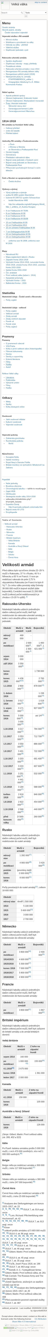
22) (22, 731)
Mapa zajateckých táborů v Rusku (20, 257)
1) (6, 585)
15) (22, 703)
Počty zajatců (11, 327)
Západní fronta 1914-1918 (17, 260)
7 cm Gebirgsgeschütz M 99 (18, 232)
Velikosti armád (12, 314)
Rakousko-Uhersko (14, 527)
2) (26, 597)
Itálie (10, 549)
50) (30, 873)
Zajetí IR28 (10, 491)
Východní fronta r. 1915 (16, 280)
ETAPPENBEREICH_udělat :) (21, 79)
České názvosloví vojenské (16, 32)
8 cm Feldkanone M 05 (15, 216)
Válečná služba (12, 47)
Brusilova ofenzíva (13, 486)
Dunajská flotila (12, 457)
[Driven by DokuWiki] (29, 1330)
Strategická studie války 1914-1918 (20, 496)
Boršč (11, 443)
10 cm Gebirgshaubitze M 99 (18, 234)
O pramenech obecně (15, 343)
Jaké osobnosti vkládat (15, 419)
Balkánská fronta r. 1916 (16, 283)
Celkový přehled (12, 128)
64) (43, 1061)
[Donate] (8, 1328)
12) (22, 688)
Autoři (8, 367)
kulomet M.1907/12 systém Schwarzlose (23, 198)
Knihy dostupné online (15, 407)
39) (22, 797)
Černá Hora (13, 557)
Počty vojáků (11, 300)
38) (43, 786)
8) (22, 666)
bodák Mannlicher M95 (18, 200)
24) (22, 739)
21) (43, 715)
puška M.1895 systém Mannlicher (20, 195)
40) (43, 794)
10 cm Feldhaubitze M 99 (16, 222)
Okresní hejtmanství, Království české (22, 98)
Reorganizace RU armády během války (22, 71)
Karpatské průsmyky (14, 278)
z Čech (11, 144)
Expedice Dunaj (12, 504)
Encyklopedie (11, 512)
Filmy (8, 362)
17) (22, 710)
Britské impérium (13, 538)
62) (43, 1012)
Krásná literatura (13, 359)
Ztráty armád (11, 316)
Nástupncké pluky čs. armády (18, 77)
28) (22, 754)
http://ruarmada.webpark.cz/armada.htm (26, 507)
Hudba (8, 364)
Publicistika (10, 380)
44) (43, 809)
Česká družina (15, 181)
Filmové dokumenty (14, 351)
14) (43, 696)
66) (21, 1154)
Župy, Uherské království (16, 103)
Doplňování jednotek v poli (17, 50)
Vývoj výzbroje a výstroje (16, 192)
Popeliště (6, 479)
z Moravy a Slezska (17, 147)
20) (22, 724)
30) (22, 761)
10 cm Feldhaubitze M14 (16, 225)
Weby (8, 401)
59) (30, 972)
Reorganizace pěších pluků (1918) (20, 74)
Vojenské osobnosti (14, 425)
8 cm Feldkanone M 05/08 (17, 219)
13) (43, 685)
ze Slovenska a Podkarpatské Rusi (23, 149)
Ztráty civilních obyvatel (16, 319)
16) (43, 703)
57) (30, 963)
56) (30, 959)
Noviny (9, 354)
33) (43, 765)
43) (22, 812)
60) (30, 976)
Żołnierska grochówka (15, 438)
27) (43, 743)
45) (22, 819)
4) (30, 651)
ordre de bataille (13, 131)
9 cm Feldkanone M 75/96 (17, 211)
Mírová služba (12, 40)
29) (43, 751)
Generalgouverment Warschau (21, 111)
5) (41, 645)
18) (43, 707)
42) (43, 801)
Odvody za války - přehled (17, 45)
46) (43, 816)
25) (43, 736)
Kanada (11, 543)
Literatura (10, 377)
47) (30, 855)
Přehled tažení (12, 133)
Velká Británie (14, 540)
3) (30, 645)
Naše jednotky (12, 483)
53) (31, 910)
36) (43, 773)
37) (22, 789)
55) (43, 954)
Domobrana (11, 155)
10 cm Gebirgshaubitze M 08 (18, 237)
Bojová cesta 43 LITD (15, 509)
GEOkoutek (11, 494)
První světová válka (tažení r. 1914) (21, 275)
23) (43, 728)
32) (22, 768)
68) (34, 1182)
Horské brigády (12, 152)
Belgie (10, 552)
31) (43, 758)
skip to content (41, 2)
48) (30, 862)
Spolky (8, 404)
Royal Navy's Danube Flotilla (18, 462)
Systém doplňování (14, 61)
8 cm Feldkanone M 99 (15, 213)
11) (43, 681)
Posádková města (13, 66)
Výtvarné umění (12, 383)
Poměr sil (10, 321)
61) (30, 1009)
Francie (9, 535)
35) (22, 782)
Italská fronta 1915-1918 (16, 270)
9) (20, 681)
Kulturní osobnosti (13, 422)
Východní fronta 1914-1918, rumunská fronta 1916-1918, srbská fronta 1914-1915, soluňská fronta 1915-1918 (25, 264)
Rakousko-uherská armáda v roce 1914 (22, 69)
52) (36, 887)
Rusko (9, 529)
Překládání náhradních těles (18, 157)
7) (9, 1215)
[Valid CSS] (14, 1330)
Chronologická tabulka (15, 489)
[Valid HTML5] (38, 1328)
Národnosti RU (12, 254)
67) (34, 1168)
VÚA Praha (10, 346)
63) (27, 1063)
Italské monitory (12, 460)
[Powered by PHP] (23, 1328)
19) (22, 718)
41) (22, 804)
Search (22, 13)
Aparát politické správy (15, 95)
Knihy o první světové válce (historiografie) (24, 349)
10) (22, 681)
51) (30, 877)
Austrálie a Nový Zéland (18, 546)
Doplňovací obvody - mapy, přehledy (21, 64)
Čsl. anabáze (11, 273)
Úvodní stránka (8, 27)
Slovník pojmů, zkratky (11, 30)
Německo (10, 532)
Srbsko (11, 554)
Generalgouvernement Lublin (21, 109)
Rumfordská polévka (14, 441)
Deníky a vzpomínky (14, 356)
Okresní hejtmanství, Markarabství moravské (25, 101)
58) (30, 968)
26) (22, 746)
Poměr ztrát (11, 324)
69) (37, 1196)
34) (22, 776)
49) (43, 865)
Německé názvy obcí (17, 106)
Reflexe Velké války (10, 373)
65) (13, 1068)
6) (43, 648)
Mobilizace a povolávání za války (19, 42)
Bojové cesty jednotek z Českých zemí (22, 160)
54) (30, 951)
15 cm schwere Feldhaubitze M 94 (20, 228)
